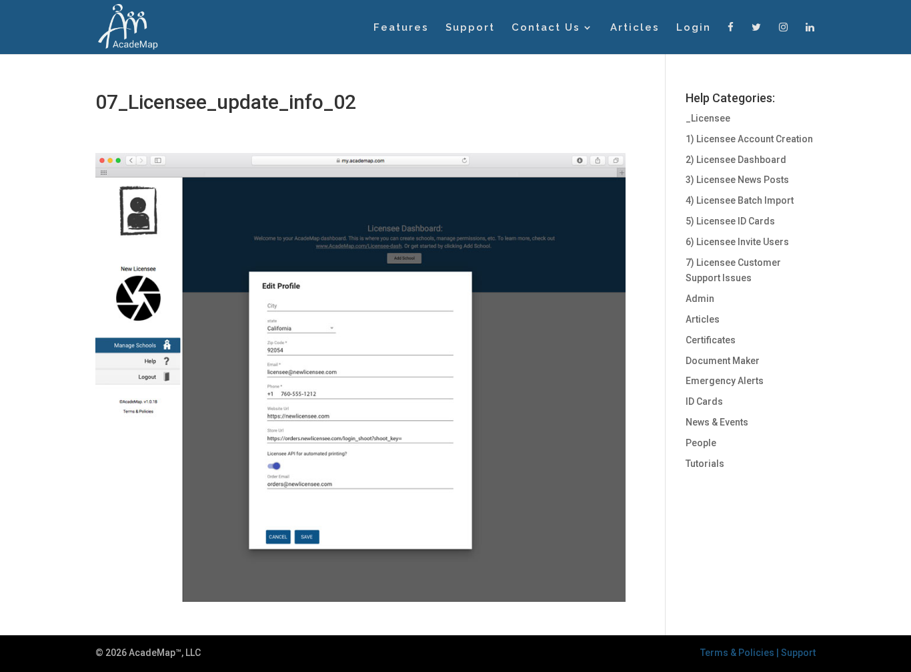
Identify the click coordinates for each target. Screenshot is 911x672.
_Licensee (708, 118)
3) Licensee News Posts (737, 179)
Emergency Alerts (725, 380)
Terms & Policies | (740, 652)
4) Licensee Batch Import (740, 200)
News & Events (717, 422)
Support (470, 28)
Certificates (711, 340)
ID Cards (704, 401)
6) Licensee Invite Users (737, 241)
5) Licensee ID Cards (730, 221)
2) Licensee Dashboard (736, 159)
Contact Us (546, 28)
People (701, 443)
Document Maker (723, 360)
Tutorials (705, 463)
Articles (635, 28)
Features (401, 28)
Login (693, 28)
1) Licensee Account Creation (749, 139)
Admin (700, 298)
